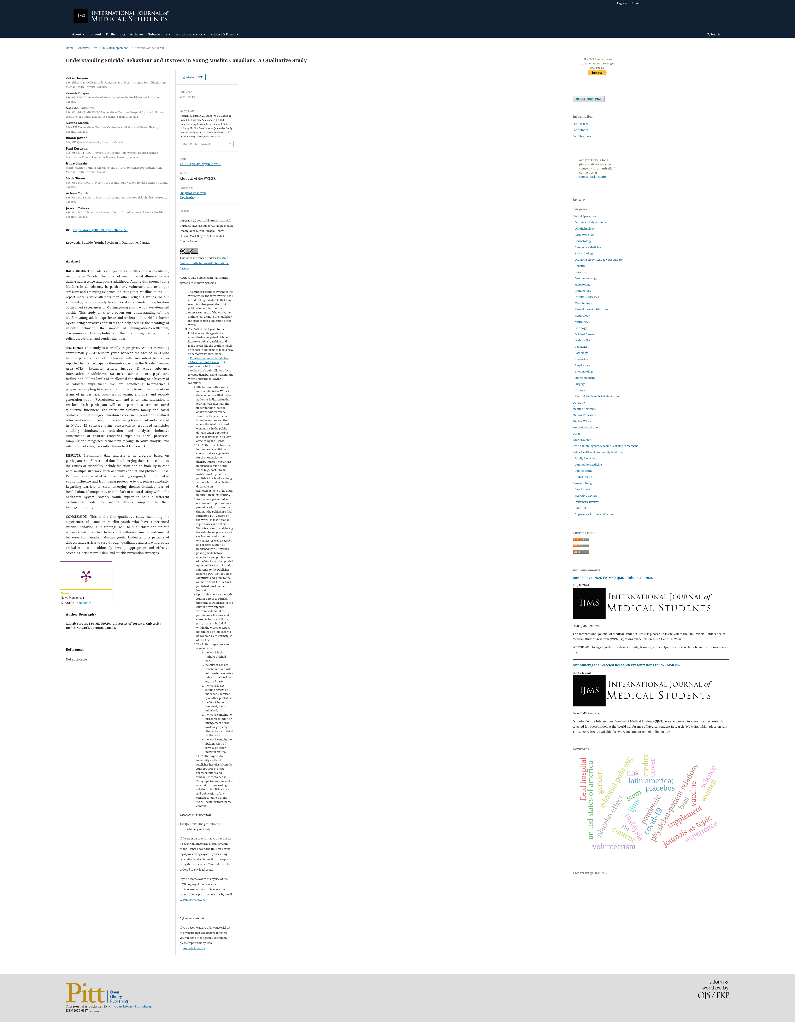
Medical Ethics (582, 421)
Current (95, 34)
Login (636, 3)
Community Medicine (588, 464)
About (77, 34)
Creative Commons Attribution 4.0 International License (204, 263)
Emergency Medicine (588, 247)
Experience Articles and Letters (594, 514)
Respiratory (582, 365)
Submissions (158, 34)
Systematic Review (587, 502)
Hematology (582, 284)
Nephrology (582, 315)
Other (576, 433)
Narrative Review (586, 495)
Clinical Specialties (584, 216)
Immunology (583, 291)
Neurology (581, 322)
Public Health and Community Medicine (598, 452)
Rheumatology (584, 371)
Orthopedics (582, 340)
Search (714, 34)
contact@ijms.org (194, 899)
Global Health (583, 477)
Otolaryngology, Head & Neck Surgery (599, 259)
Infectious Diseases (587, 297)
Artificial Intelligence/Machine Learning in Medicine (605, 446)
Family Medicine (585, 458)
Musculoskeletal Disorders (591, 309)
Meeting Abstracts (584, 409)
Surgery (580, 384)
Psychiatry (187, 197)
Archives (136, 34)
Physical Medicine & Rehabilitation (597, 396)
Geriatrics (581, 272)
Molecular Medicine (585, 427)
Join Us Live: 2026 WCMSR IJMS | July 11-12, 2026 (613, 578)
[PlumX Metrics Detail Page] (86, 575)
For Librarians (582, 136)
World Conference (189, 34)
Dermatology (583, 241)
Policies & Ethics (223, 34)
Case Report (582, 489)
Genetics (580, 266)
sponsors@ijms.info (592, 177)
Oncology (581, 328)
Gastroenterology (586, 278)
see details (84, 603)
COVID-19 (579, 402)
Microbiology (583, 303)
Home (69, 48)
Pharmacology (582, 439)
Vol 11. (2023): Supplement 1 (112, 48)
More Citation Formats (197, 144)
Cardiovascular (584, 235)
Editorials (581, 508)
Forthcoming (115, 34)
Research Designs (584, 483)
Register (622, 3)
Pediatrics (581, 346)
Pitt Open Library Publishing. (130, 1006)
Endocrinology (584, 253)
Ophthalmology (585, 228)
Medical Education (584, 415)
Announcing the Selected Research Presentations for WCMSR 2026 (627, 665)
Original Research (193, 193)
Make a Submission (589, 99)
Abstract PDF (194, 77)
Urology (580, 390)
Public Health (583, 471)
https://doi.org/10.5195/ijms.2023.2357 (100, 230)
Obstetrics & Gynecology (590, 222)
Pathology (581, 353)
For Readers (580, 124)
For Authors (580, 130)
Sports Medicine (585, 378)
